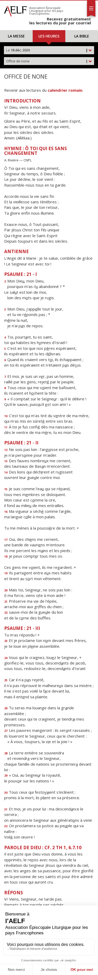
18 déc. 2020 (47, 50)
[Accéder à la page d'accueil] (15, 10)
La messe (16, 36)
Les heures (48, 36)
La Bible (81, 36)
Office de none (47, 61)
